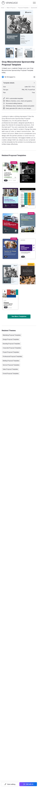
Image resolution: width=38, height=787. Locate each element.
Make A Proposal (11, 7)
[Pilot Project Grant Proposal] (27, 173)
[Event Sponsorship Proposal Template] (27, 249)
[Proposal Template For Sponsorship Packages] (27, 198)
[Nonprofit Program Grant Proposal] (10, 300)
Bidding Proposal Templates (11, 360)
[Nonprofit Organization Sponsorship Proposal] (10, 249)
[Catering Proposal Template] (27, 274)
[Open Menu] (34, 3)
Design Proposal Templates (11, 339)
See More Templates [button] (19, 316)
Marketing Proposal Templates (12, 335)
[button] (10, 784)
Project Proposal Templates (11, 352)
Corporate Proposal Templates (12, 348)
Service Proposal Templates (11, 365)
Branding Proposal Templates (11, 343)
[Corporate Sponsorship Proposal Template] (10, 173)
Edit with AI (29, 784)
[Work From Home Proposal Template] (10, 198)
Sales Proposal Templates (10, 369)
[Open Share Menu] (34, 77)
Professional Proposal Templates (12, 356)
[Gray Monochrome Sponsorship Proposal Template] (10, 274)
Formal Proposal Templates (11, 373)
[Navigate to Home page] (10, 2)
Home (2, 7)
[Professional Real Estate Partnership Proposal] (10, 223)
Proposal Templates (23, 7)
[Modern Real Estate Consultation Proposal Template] (27, 223)
